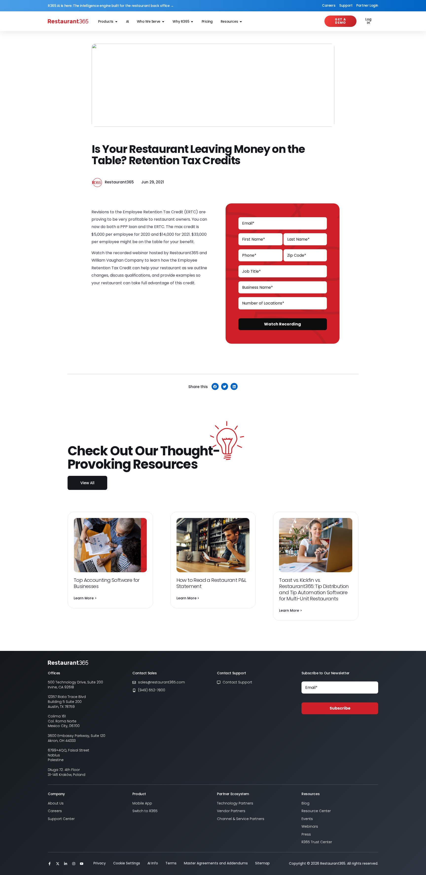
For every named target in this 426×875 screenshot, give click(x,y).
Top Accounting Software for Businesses (107, 583)
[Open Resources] (241, 22)
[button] (215, 386)
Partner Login (367, 5)
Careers (328, 5)
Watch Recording (282, 324)
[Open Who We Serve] (163, 22)
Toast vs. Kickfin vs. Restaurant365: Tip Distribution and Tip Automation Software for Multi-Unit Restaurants (314, 589)
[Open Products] (116, 22)
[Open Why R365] (192, 22)
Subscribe (340, 708)
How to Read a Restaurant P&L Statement (212, 583)
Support (345, 5)
